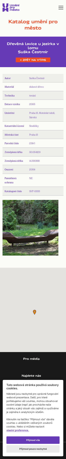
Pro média (31, 358)
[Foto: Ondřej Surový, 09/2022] (30, 228)
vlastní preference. (17, 430)
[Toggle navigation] (60, 8)
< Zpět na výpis (33, 60)
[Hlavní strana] (11, 7)
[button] (34, 312)
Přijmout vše (33, 440)
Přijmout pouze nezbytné (33, 449)
